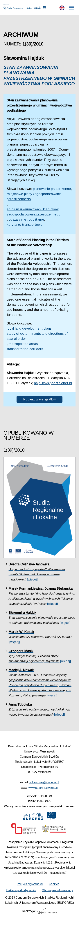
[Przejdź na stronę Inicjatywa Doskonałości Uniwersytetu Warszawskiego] (23, 829)
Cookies (54, 884)
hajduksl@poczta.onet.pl (53, 383)
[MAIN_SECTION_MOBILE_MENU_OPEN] (72, 7)
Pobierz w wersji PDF (39, 399)
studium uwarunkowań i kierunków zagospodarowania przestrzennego (33, 211)
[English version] (62, 8)
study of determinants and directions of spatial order (37, 336)
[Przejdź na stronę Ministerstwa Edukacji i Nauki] (54, 829)
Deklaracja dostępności (21, 890)
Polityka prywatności (30, 884)
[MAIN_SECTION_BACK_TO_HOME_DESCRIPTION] (71, 928)
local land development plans (29, 328)
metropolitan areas (23, 344)
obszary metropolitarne (26, 219)
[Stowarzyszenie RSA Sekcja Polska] (44, 8)
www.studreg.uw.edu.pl (43, 787)
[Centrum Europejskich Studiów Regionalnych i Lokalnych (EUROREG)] (38, 8)
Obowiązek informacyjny (57, 890)
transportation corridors (25, 349)
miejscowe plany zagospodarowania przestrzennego (34, 196)
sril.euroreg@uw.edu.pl (44, 782)
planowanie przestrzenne (52, 189)
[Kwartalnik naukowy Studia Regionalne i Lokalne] (18, 6)
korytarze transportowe (24, 224)
